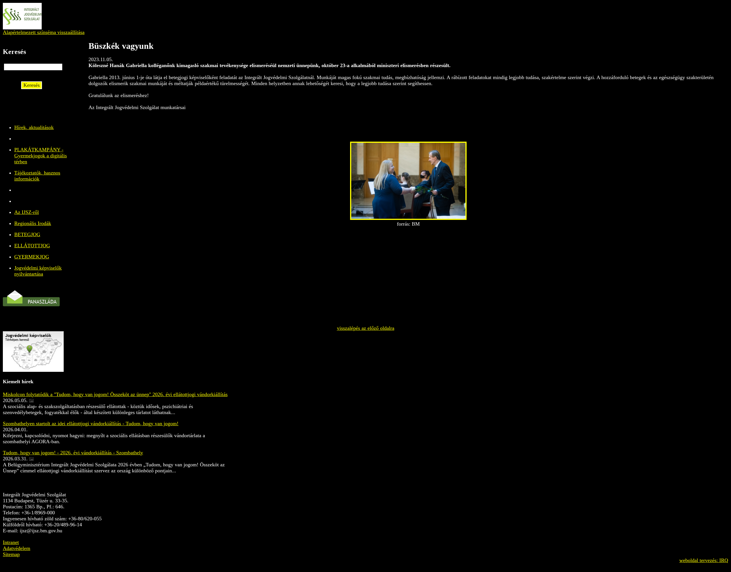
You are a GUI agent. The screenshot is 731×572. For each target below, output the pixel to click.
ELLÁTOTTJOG (32, 245)
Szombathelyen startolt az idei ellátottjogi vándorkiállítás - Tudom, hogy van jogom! (90, 423)
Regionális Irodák (32, 223)
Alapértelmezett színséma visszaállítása (44, 32)
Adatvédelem (16, 548)
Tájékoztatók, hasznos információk (37, 176)
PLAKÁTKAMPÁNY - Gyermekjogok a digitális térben (40, 155)
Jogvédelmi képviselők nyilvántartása (38, 271)
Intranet (11, 542)
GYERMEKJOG (31, 257)
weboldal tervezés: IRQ (703, 560)
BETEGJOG (27, 234)
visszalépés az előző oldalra (365, 328)
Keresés (31, 85)
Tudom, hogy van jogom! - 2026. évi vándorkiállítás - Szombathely (73, 452)
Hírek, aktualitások (34, 127)
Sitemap (11, 554)
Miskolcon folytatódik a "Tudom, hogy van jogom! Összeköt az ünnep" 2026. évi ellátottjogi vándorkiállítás (115, 394)
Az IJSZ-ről (26, 212)
